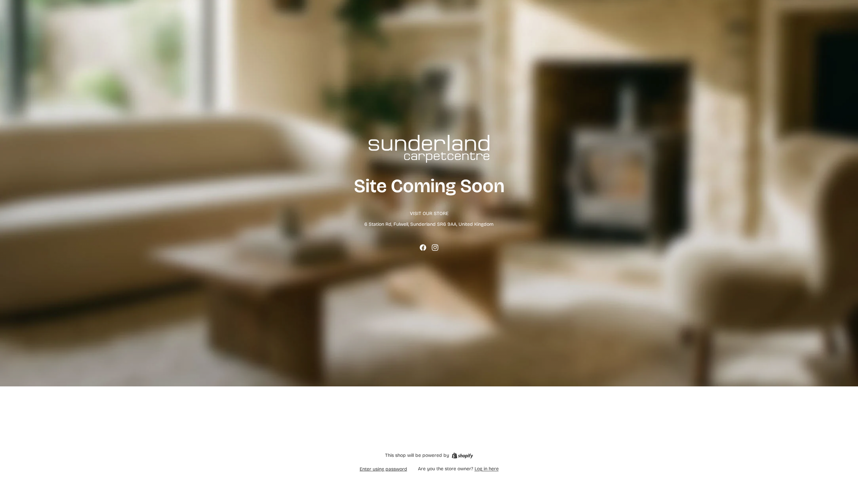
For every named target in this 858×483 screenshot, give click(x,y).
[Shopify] (462, 455)
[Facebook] (423, 248)
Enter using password (383, 469)
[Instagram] (435, 248)
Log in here (487, 469)
